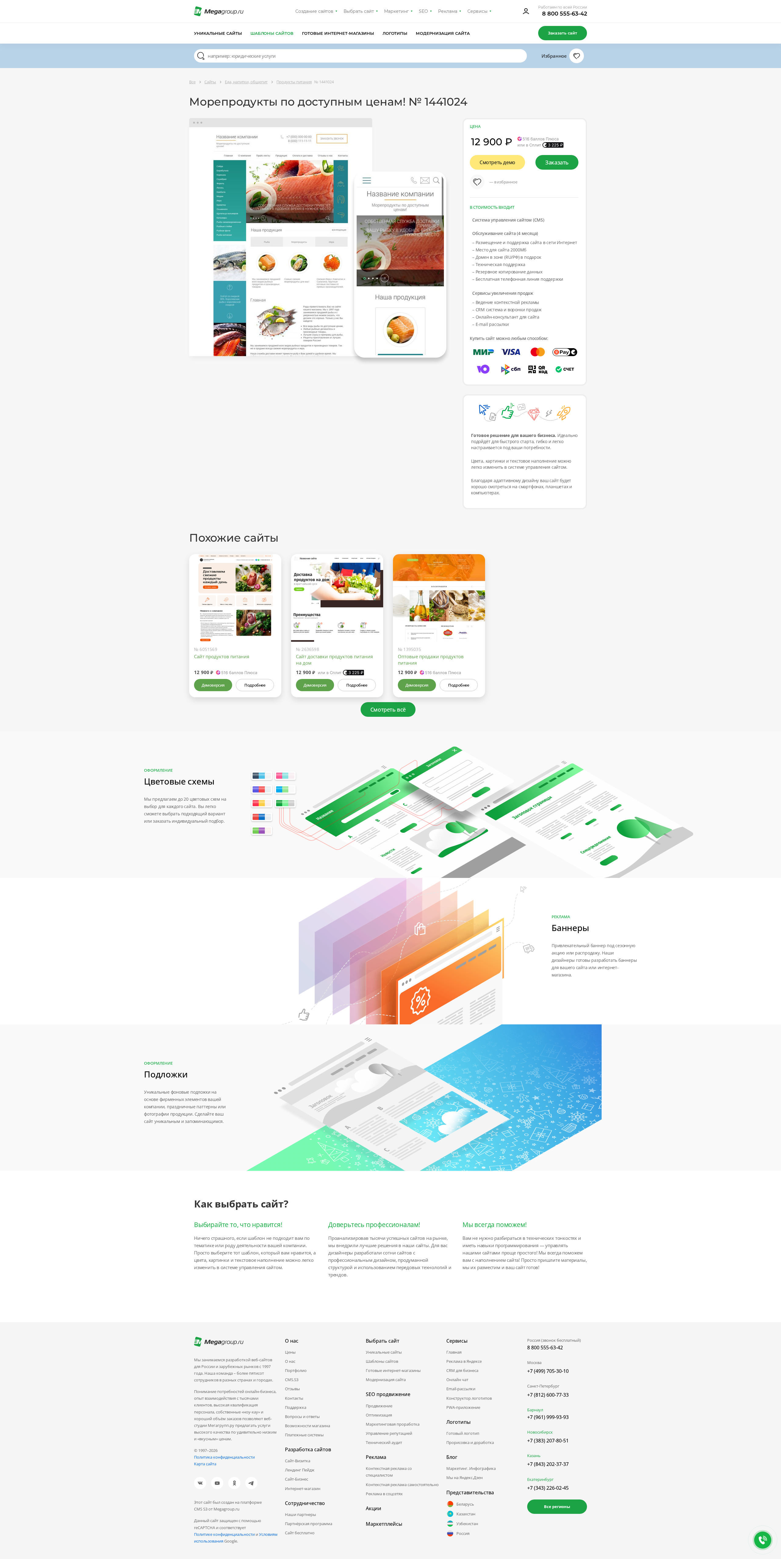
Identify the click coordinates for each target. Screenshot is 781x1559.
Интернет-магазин (302, 1488)
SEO (423, 11)
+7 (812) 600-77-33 (548, 1394)
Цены (290, 1352)
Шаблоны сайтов (272, 33)
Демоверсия (213, 685)
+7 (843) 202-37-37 (548, 1464)
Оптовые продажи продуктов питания (431, 659)
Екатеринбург (540, 1479)
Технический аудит (384, 1442)
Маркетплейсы (384, 1524)
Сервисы (477, 11)
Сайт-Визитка (297, 1460)
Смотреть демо (497, 162)
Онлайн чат (457, 1379)
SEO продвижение (388, 1394)
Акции (373, 1508)
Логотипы (395, 33)
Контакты (294, 1398)
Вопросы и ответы (302, 1416)
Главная (454, 1352)
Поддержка (295, 1407)
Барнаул (535, 1410)
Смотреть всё (388, 709)
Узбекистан (467, 1523)
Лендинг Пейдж (300, 1470)
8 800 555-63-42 (564, 13)
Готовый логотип (462, 1433)
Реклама (447, 11)
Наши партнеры (300, 1514)
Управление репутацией (389, 1433)
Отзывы (292, 1388)
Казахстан (465, 1514)
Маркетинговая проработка (392, 1424)
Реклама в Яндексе (464, 1361)
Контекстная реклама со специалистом (389, 1472)
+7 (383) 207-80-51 (548, 1440)
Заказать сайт (562, 33)
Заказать (557, 162)
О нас (290, 1361)
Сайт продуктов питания (221, 656)
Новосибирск (540, 1432)
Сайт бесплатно (300, 1533)
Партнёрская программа (308, 1523)
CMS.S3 (291, 1379)
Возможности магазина (307, 1425)
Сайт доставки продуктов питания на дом (334, 659)
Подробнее (254, 685)
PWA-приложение (463, 1407)
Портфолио (296, 1370)
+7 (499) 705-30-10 (548, 1371)
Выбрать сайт (359, 11)
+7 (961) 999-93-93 (548, 1417)
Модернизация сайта (443, 33)
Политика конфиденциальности (224, 1457)
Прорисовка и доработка (470, 1442)
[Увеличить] (269, 615)
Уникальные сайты (218, 33)
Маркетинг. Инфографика (471, 1468)
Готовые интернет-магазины (338, 33)
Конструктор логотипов (469, 1398)
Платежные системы (304, 1435)
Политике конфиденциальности (224, 1534)
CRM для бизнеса (462, 1370)
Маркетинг (396, 11)
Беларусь (465, 1504)
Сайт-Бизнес (296, 1479)
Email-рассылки (460, 1388)
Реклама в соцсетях (384, 1493)
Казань (534, 1455)
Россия (463, 1533)
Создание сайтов (314, 11)
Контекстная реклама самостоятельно (402, 1484)
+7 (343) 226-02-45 (548, 1488)
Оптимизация (379, 1415)
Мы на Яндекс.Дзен (464, 1477)
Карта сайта (205, 1464)
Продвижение (379, 1406)
